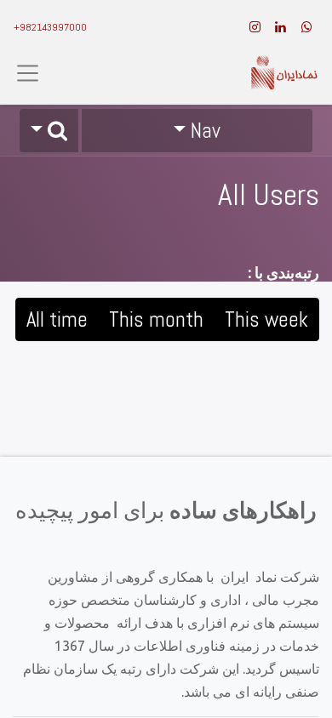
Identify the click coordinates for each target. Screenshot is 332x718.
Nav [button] (205, 130)
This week (266, 319)
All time (57, 319)
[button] (49, 130)
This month (156, 319)
